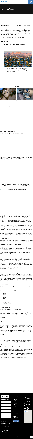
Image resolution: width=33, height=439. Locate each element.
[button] (17, 1)
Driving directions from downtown (7, 134)
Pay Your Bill (15, 421)
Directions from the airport (5, 159)
